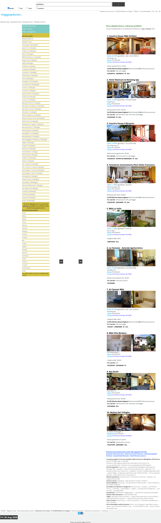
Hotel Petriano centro (138, 456)
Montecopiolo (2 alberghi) (30, 130)
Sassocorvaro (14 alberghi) (30, 179)
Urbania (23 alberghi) (28, 198)
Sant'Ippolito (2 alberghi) (30, 176)
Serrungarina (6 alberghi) (30, 188)
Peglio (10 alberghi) (28, 143)
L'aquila (24, 265)
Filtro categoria (29, 32)
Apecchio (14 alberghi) (29, 48)
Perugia (24, 250)
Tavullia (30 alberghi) (28, 194)
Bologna (24, 231)
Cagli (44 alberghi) (27, 63)
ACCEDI (3, 511)
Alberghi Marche (16, 22)
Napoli (24, 219)
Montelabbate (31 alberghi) (30, 136)
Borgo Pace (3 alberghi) (29, 60)
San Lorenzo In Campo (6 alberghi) (33, 167)
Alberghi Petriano (40, 22)
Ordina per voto (29, 26)
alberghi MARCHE (27, 39)
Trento (24, 259)
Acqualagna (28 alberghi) (30, 45)
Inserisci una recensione (92, 511)
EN (153, 11)
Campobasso (26, 268)
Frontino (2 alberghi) (28, 88)
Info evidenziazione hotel (25, 511)
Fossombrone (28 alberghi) (30, 85)
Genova (24, 225)
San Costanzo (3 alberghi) (30, 164)
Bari (23, 240)
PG (80, 262)
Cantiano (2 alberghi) (28, 66)
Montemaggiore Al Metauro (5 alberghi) (34, 139)
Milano (24, 216)
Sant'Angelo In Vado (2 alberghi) (32, 173)
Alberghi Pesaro (28, 22)
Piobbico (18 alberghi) (29, 158)
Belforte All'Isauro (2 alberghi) (31, 57)
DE (156, 11)
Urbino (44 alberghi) (28, 201)
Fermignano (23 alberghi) (30, 81)
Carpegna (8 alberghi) (29, 69)
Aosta (24, 271)
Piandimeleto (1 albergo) (30, 152)
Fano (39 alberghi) (28, 78)
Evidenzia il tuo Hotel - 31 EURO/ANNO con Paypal (116, 11)
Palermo (24, 228)
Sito (128, 73)
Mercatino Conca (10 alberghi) (31, 109)
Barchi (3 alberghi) (28, 54)
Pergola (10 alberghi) (28, 146)
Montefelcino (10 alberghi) (30, 133)
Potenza (24, 262)
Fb (125, 73)
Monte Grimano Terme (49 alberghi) (33, 118)
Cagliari (24, 246)
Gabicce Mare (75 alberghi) (30, 94)
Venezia (24, 237)
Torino (24, 222)
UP (61, 262)
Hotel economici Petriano (134, 454)
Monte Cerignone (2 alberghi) (31, 115)
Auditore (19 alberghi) (29, 51)
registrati (26, 206)
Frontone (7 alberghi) (29, 91)
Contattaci (104, 511)
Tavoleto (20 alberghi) (29, 191)
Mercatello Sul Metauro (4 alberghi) (33, 106)
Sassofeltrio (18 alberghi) (30, 182)
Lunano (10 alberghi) (28, 100)
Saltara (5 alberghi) (28, 161)
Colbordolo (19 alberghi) (30, 75)
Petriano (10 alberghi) (29, 149)
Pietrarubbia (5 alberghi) (30, 155)
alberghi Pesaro (27, 42)
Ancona (24, 253)
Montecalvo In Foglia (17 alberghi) (32, 124)
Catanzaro (25, 256)
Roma (24, 213)
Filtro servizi (28, 29)
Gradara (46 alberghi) (29, 97)
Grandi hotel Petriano (121, 456)
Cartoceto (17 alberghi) (29, 72)
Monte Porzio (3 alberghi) (30, 121)
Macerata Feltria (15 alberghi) (31, 103)
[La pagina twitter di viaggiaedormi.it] (79, 514)
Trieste (24, 243)
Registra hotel (11, 511)
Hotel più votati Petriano (115, 454)
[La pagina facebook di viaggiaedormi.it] (82, 514)
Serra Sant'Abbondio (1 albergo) (32, 185)
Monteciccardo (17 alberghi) (31, 127)
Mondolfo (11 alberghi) (29, 112)
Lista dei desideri (145, 11)
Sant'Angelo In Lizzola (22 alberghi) (33, 170)
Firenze (24, 234)
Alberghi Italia (4, 22)
